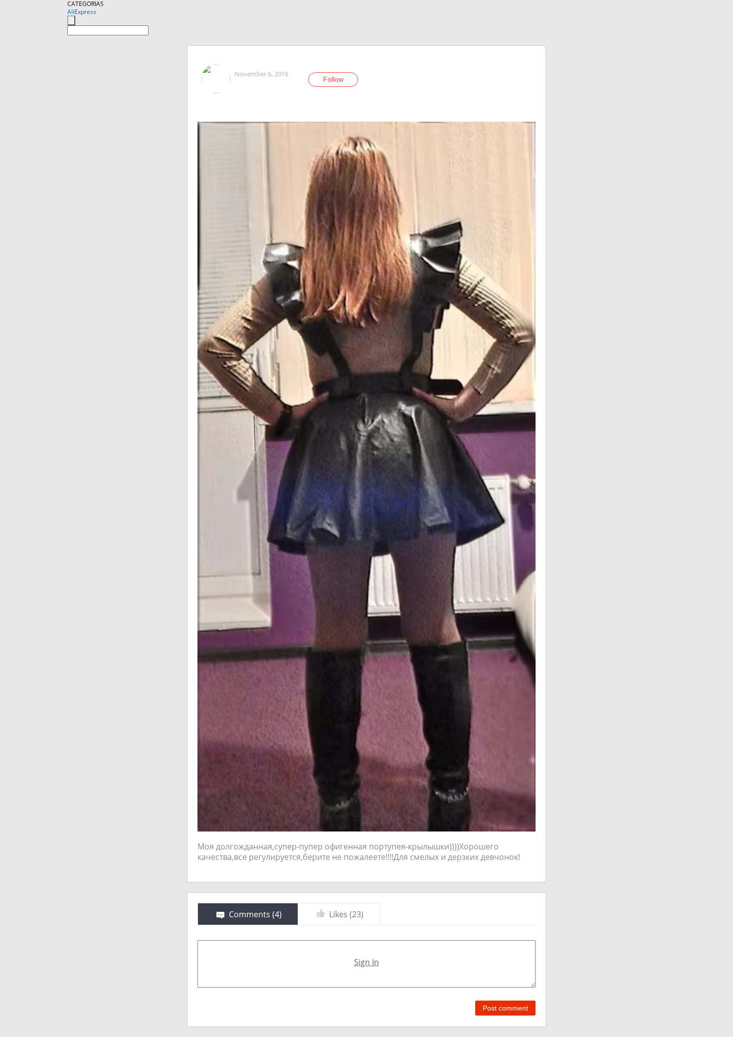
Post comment (505, 1008)
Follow (333, 79)
